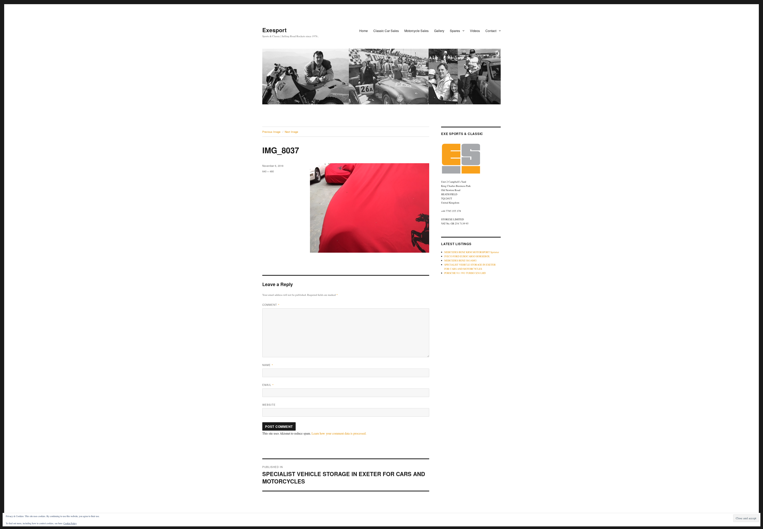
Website (269, 405)
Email (268, 385)
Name (267, 365)
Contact (490, 30)
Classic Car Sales (386, 30)
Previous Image (271, 132)
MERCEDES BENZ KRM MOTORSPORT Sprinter (471, 252)
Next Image (291, 132)
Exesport (274, 30)
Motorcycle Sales (416, 30)
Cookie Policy (70, 523)
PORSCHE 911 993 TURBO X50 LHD (465, 273)
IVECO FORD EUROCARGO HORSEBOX (467, 256)
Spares (455, 30)
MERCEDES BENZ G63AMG (460, 260)
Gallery (439, 30)
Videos (475, 30)
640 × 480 (268, 171)
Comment (271, 305)
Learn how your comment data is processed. (339, 433)
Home (363, 30)
